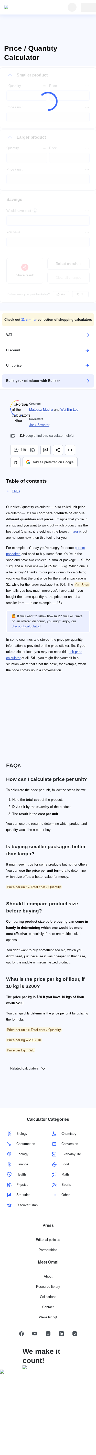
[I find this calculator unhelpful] (33, 450)
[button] (48, 319)
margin (75, 531)
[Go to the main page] (27, 7)
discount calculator (26, 626)
